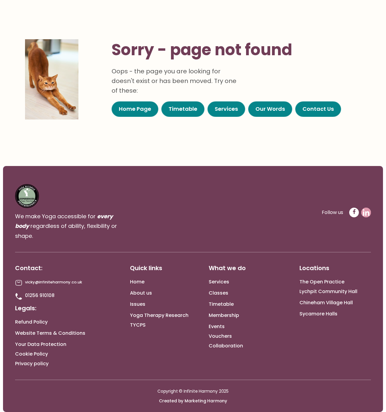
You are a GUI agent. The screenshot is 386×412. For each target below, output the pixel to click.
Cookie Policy (31, 353)
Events (217, 326)
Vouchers (220, 336)
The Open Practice (321, 281)
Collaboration (226, 345)
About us (141, 292)
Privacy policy (32, 363)
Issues (137, 304)
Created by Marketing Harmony (193, 401)
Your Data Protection (40, 344)
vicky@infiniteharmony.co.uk (53, 282)
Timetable (221, 304)
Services (219, 281)
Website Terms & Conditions (50, 333)
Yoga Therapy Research (159, 315)
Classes (218, 292)
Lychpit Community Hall (328, 291)
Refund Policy (31, 321)
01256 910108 (40, 295)
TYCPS (138, 324)
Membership (224, 315)
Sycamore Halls (318, 313)
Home (137, 281)
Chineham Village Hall (326, 302)
